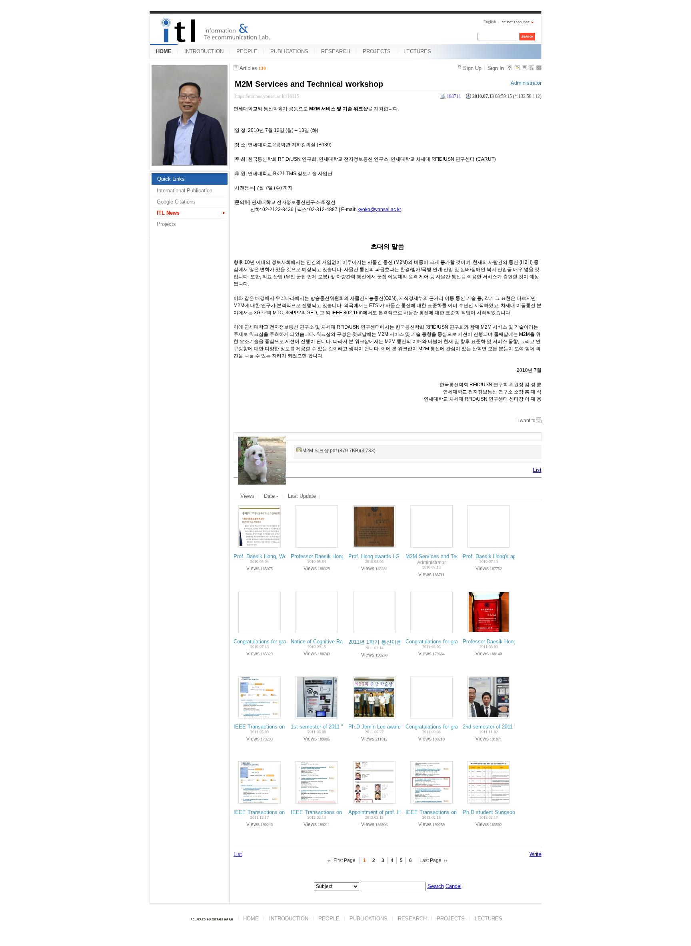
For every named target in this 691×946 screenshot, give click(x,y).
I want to (526, 420)
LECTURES (417, 51)
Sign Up (472, 68)
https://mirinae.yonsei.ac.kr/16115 (267, 96)
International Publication (184, 191)
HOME (164, 51)
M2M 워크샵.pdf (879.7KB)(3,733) (338, 450)
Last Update (302, 496)
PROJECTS (377, 51)
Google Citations (176, 202)
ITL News (168, 213)
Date (270, 496)
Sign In (495, 68)
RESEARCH (335, 51)
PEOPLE (247, 51)
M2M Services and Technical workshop (309, 84)
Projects (166, 224)
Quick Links (171, 179)
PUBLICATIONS (289, 51)
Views (247, 496)
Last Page (430, 860)
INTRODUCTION (204, 51)
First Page (344, 860)
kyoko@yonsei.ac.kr (379, 209)
